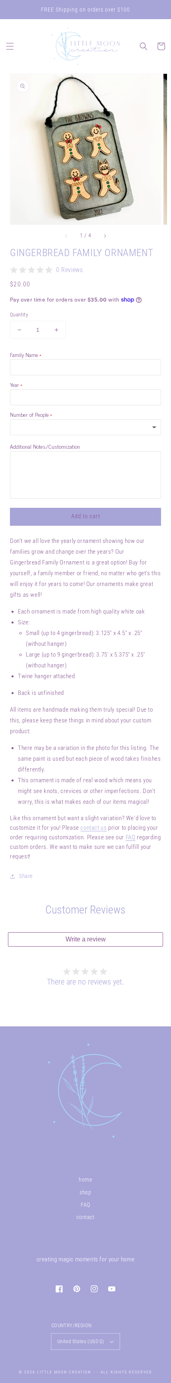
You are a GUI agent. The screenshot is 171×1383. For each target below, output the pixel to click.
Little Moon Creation (64, 1372)
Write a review (86, 939)
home (85, 1179)
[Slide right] (104, 236)
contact (85, 1217)
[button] (10, 46)
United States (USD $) (80, 1341)
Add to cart (85, 516)
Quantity (19, 315)
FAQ (131, 837)
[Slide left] (66, 236)
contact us (93, 827)
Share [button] (26, 876)
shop (85, 1192)
